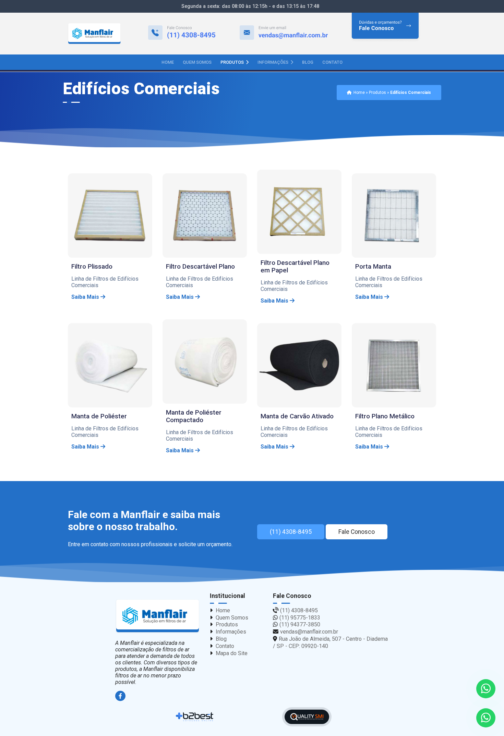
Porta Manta (373, 266)
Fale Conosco (356, 531)
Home (167, 62)
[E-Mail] (283, 33)
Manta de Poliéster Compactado (193, 416)
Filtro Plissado (91, 266)
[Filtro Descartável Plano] (205, 215)
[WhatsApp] (485, 717)
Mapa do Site (232, 653)
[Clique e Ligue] (182, 33)
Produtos (232, 62)
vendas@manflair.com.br (309, 631)
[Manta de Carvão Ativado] (299, 365)
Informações (273, 62)
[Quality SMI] (307, 717)
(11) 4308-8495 (291, 531)
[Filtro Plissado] (110, 215)
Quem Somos (197, 62)
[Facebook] (121, 696)
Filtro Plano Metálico (385, 416)
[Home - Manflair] (94, 33)
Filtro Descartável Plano (200, 266)
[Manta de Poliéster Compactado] (205, 361)
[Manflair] (157, 616)
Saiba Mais (85, 297)
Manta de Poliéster (99, 416)
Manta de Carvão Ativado (297, 416)
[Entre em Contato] (385, 33)
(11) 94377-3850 (299, 624)
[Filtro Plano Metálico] (394, 365)
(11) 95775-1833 (299, 617)
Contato (332, 62)
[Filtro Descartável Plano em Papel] (299, 212)
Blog (307, 62)
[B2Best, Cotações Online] (195, 717)
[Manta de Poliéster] (110, 365)
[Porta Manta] (394, 215)
